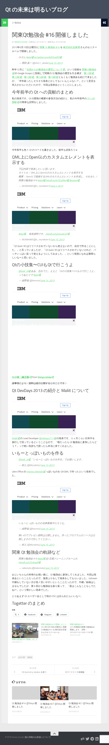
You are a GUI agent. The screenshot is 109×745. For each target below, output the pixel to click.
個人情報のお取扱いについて (38, 737)
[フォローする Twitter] (87, 739)
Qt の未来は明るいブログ (36, 9)
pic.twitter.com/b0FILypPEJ (46, 57)
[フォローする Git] (83, 739)
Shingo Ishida (44, 377)
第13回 (28, 77)
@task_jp (23, 271)
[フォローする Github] (102, 739)
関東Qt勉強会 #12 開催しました (25, 639)
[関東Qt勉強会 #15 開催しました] (55, 629)
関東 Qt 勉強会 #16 (50, 47)
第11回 (87, 73)
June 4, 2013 (57, 186)
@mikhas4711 (46, 438)
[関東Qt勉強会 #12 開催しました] (25, 630)
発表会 (29, 657)
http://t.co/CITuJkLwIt (28, 562)
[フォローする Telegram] (92, 739)
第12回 (15, 77)
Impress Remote (35, 471)
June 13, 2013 (47, 465)
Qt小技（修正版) (21, 377)
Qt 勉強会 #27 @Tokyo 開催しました (52, 705)
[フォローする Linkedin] (97, 739)
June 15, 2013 (55, 63)
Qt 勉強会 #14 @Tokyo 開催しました (24, 705)
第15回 (52, 77)
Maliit (14, 438)
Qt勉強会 (16, 22)
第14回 (40, 77)
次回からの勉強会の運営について (44, 69)
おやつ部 (21, 657)
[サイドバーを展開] (4, 23)
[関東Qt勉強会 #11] (84, 629)
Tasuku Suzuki (20, 42)
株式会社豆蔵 (70, 47)
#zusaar (73, 180)
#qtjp (28, 57)
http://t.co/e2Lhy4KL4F (56, 234)
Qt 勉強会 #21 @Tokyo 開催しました (81, 705)
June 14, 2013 (47, 280)
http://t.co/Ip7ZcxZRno (56, 180)
